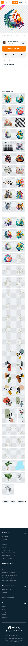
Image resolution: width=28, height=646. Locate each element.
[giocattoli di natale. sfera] (8, 265)
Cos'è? (15, 60)
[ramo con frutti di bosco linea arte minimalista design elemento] (8, 544)
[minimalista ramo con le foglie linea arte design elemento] (8, 436)
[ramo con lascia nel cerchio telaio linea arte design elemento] (8, 424)
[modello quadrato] (8, 193)
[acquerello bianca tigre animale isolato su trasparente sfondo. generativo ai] (8, 313)
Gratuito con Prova (14, 48)
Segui (23, 43)
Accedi (20, 2)
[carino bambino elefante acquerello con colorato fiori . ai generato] (8, 205)
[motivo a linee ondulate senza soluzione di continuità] (8, 157)
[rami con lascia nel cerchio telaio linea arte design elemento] (8, 460)
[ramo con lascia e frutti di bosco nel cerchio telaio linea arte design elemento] (8, 592)
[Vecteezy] (2, 2)
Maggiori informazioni (9, 63)
